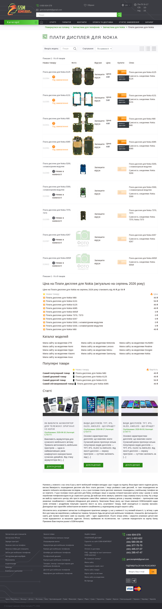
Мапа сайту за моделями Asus (58, 357)
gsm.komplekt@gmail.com (51, 10)
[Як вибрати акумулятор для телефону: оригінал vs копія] (61, 406)
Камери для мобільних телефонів (56, 549)
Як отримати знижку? (93, 559)
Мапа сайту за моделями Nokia (134, 353)
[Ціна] (154, 49)
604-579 (133, 534)
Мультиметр (10, 560)
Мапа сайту (89, 562)
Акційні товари (90, 534)
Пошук (75, 49)
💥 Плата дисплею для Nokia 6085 (60, 308)
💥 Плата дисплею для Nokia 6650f (60, 312)
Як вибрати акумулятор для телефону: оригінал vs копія (59, 426)
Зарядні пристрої (12, 541)
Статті (53, 22)
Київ (46, 599)
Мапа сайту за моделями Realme (135, 346)
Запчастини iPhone (12, 538)
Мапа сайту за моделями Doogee (135, 350)
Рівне (87, 599)
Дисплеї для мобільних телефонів (56, 570)
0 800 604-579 (46, 6)
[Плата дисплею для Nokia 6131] (83, 99)
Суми (92, 599)
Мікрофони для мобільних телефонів (57, 573)
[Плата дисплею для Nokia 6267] (83, 238)
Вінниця (24, 599)
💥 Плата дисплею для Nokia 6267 (60, 319)
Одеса (80, 599)
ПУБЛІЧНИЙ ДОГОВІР (93, 538)
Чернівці (144, 599)
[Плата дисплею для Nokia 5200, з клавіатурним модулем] (83, 169)
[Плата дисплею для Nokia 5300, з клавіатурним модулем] (83, 192)
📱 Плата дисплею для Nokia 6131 (89, 380)
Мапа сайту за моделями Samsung (98, 353)
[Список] (148, 49)
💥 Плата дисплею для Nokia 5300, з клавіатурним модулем (73, 322)
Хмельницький (125, 599)
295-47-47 (134, 552)
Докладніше (54, 467)
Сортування (88, 49)
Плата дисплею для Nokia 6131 (56, 95)
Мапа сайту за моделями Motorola (98, 343)
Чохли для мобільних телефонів (17, 552)
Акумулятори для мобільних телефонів (58, 545)
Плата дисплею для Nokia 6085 (56, 142)
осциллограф (10, 563)
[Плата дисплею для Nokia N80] (83, 122)
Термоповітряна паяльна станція (56, 538)
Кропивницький (55, 599)
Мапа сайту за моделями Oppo (58, 350)
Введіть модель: (51, 49)
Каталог (149, 22)
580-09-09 (134, 541)
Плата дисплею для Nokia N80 (56, 119)
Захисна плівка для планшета (16, 549)
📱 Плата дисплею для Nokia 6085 (91, 384)
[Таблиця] (142, 49)
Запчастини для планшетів (15, 534)
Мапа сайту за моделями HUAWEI (136, 343)
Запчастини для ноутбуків (15, 556)
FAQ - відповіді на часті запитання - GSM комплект (98, 554)
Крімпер (8, 567)
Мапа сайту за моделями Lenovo (97, 346)
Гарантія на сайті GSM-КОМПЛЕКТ (98, 541)
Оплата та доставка (103, 22)
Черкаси (136, 599)
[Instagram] (128, 580)
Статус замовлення (129, 22)
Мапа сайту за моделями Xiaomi (59, 353)
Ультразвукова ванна (51, 541)
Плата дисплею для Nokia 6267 (56, 235)
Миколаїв (72, 599)
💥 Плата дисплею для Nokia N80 (59, 297)
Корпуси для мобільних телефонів (56, 560)
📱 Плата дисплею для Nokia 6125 (89, 376)
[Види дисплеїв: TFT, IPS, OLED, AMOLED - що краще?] (100, 406)
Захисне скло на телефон (15, 545)
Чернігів (153, 599)
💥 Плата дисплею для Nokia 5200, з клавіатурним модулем (73, 326)
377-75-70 (134, 545)
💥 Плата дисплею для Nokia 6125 (60, 304)
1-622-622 (134, 538)
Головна (41, 22)
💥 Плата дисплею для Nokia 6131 (60, 301)
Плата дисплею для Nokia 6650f (57, 258)
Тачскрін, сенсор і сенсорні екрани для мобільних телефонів (58, 565)
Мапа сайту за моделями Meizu (96, 350)
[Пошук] (119, 14)
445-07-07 (134, 549)
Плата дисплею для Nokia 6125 (56, 72)
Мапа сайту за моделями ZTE (57, 343)
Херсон (115, 599)
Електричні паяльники (13, 571)
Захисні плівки (48, 534)
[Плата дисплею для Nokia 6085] (83, 145)
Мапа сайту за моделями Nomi (58, 346)
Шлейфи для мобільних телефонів (56, 552)
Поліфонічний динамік (52, 556)
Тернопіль (100, 599)
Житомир (39, 599)
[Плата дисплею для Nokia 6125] (83, 76)
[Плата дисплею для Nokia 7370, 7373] (83, 215)
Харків (108, 599)
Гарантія (66, 22)
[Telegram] (134, 580)
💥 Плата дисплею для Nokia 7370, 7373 (63, 315)
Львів (65, 599)
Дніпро (31, 599)
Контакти (82, 22)
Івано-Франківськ (12, 599)
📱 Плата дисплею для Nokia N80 (89, 373)
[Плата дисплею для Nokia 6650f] (83, 262)
